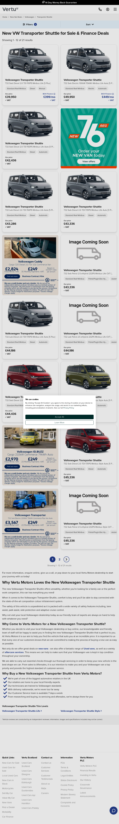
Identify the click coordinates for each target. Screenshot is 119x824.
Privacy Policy (68, 408)
